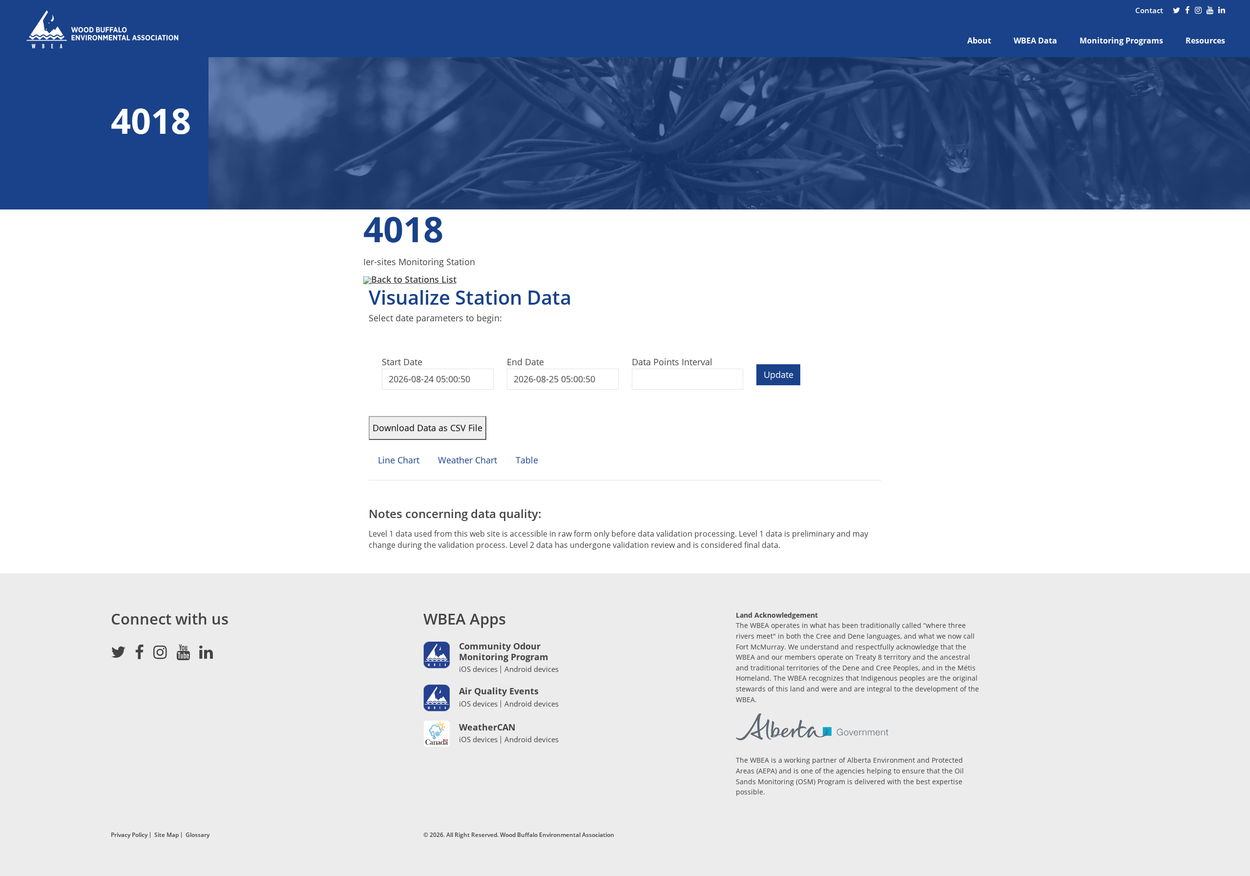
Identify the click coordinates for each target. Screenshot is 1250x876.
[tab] (399, 464)
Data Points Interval (672, 362)
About (979, 40)
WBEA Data (1035, 40)
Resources (1205, 40)
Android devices (531, 669)
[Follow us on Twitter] (1176, 11)
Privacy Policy (129, 834)
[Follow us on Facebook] (1187, 11)
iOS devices (478, 669)
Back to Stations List (414, 279)
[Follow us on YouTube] (1210, 11)
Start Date (402, 362)
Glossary (197, 834)
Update (778, 374)
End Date (525, 362)
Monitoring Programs (1121, 40)
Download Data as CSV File (427, 428)
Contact (1149, 10)
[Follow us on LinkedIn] (1221, 11)
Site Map (166, 834)
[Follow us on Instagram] (1198, 11)
